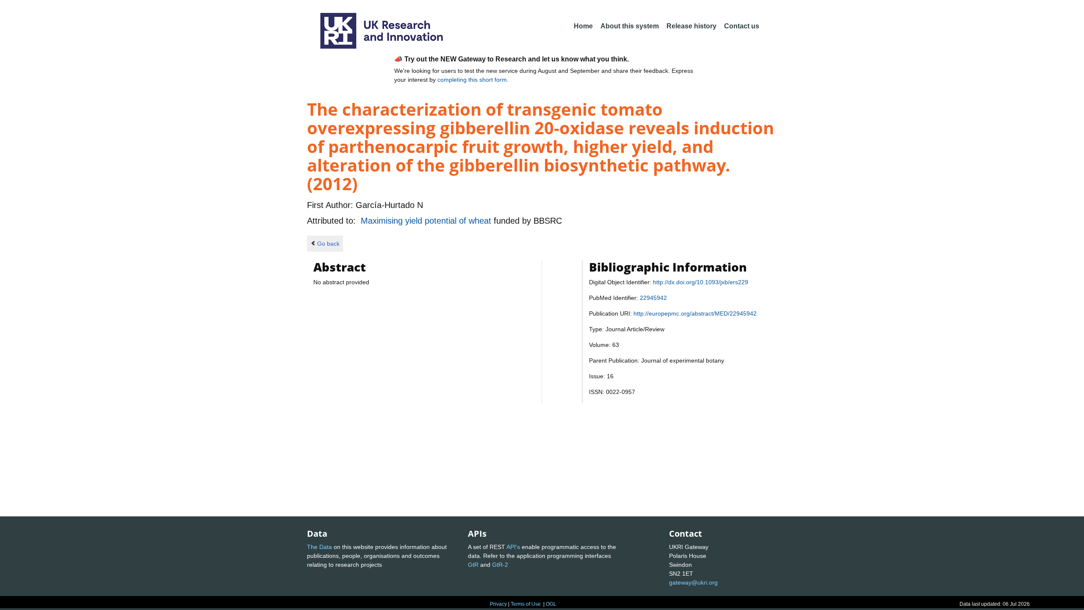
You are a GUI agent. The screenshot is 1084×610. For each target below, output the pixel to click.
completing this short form (472, 79)
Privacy (498, 604)
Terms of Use (526, 604)
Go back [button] (328, 243)
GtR (473, 564)
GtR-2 (500, 564)
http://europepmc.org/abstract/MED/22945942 (695, 313)
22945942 (653, 297)
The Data (319, 546)
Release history (691, 26)
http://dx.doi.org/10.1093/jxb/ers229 (700, 282)
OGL (551, 604)
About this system (629, 26)
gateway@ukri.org (693, 582)
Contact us (741, 26)
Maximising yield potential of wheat (427, 220)
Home (583, 26)
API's (513, 546)
